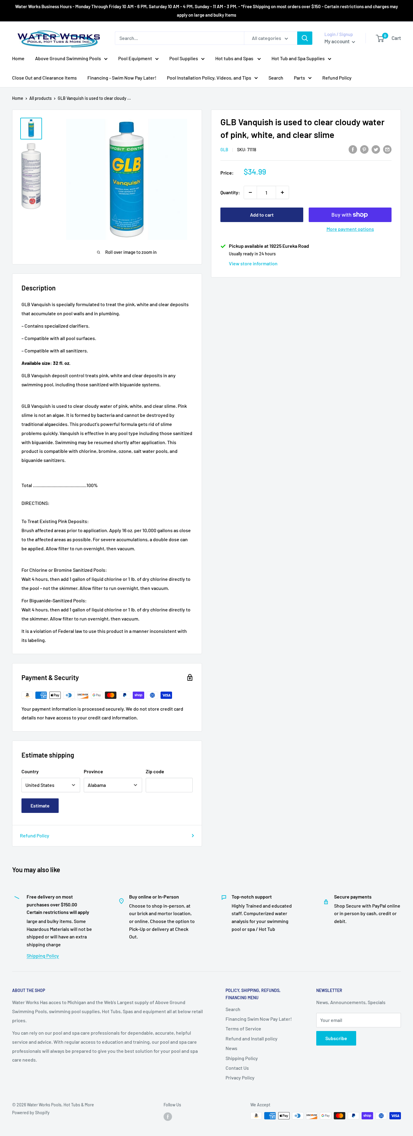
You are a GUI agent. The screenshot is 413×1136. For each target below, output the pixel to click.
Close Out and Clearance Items (44, 77)
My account (337, 41)
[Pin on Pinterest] (364, 149)
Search (275, 77)
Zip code (155, 771)
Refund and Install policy (252, 1038)
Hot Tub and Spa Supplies (298, 58)
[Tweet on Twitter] (376, 149)
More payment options (350, 229)
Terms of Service (243, 1028)
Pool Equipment (135, 58)
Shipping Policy (43, 955)
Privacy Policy (240, 1077)
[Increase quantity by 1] (282, 192)
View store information (253, 263)
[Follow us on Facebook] (168, 1116)
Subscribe (336, 1038)
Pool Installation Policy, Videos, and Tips (209, 77)
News (231, 1048)
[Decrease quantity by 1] (250, 192)
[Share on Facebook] (353, 149)
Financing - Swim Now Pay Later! (121, 77)
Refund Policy (337, 77)
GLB (224, 149)
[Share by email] (387, 149)
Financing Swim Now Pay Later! (259, 1019)
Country (30, 771)
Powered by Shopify (31, 1112)
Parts (299, 77)
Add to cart (262, 215)
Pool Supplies (183, 58)
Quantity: (230, 192)
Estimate (40, 805)
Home (18, 58)
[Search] (304, 38)
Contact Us (237, 1068)
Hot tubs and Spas (234, 58)
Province (93, 771)
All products (40, 98)
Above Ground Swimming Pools (68, 58)
